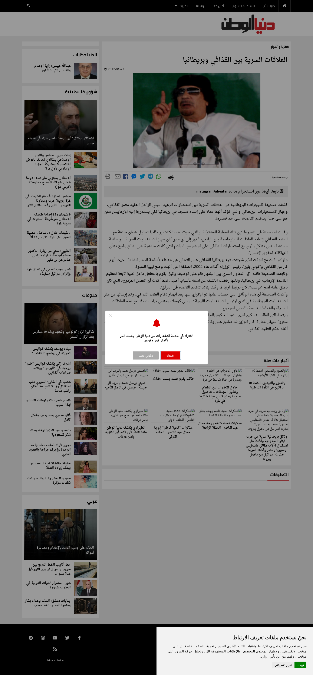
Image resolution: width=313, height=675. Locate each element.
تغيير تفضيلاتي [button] (283, 665)
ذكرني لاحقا (146, 355)
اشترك (170, 355)
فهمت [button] (300, 665)
